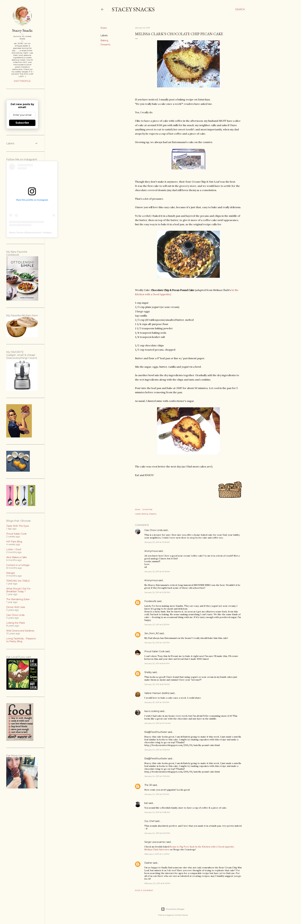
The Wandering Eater (18, 599)
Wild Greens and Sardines (20, 630)
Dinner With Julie (15, 607)
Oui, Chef (149, 821)
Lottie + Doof (13, 549)
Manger (10, 573)
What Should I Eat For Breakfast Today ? (18, 590)
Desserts (105, 44)
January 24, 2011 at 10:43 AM (157, 723)
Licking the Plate (15, 622)
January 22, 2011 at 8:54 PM (156, 663)
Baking (104, 40)
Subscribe (22, 122)
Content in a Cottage (17, 565)
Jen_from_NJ (151, 633)
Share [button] (103, 28)
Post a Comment (144, 890)
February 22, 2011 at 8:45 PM (157, 883)
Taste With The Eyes (17, 526)
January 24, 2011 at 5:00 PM (157, 833)
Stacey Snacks (133, 9)
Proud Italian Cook (154, 651)
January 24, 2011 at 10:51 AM (157, 749)
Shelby (148, 672)
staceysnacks (33, 232)
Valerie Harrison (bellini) (156, 693)
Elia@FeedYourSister (155, 732)
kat (146, 803)
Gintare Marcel (181, 915)
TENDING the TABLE (18, 580)
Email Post (147, 509)
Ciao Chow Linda (153, 530)
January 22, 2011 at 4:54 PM (156, 642)
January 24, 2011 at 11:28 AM (157, 812)
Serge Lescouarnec (155, 842)
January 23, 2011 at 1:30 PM (156, 702)
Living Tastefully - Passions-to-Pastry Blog (21, 640)
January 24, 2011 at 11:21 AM (156, 794)
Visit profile (22, 81)
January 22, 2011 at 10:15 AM (157, 542)
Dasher (148, 862)
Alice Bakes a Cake (16, 557)
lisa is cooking (151, 711)
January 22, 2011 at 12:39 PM (157, 592)
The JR (148, 785)
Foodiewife (150, 601)
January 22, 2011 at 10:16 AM (157, 571)
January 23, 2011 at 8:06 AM (157, 684)
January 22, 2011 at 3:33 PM (156, 624)
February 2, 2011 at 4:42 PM (156, 854)
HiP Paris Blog (14, 541)
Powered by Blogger (175, 909)
